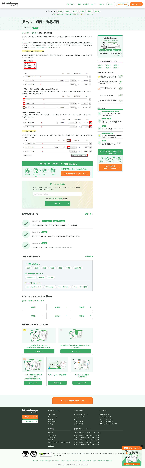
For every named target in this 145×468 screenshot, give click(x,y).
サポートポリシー (78, 421)
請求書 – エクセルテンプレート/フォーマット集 (86, 435)
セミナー (93, 4)
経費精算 (41, 277)
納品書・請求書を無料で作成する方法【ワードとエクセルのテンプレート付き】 (112, 121)
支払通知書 (77, 268)
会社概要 (50, 433)
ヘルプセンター (78, 417)
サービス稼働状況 (78, 424)
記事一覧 (34, 33)
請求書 (89, 11)
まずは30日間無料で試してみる (110, 167)
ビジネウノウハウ (88, 14)
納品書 (75, 11)
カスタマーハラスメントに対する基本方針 (59, 442)
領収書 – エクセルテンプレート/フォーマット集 (86, 440)
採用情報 (50, 440)
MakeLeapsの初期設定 (80, 414)
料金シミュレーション (54, 417)
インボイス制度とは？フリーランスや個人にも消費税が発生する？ (112, 114)
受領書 (82, 11)
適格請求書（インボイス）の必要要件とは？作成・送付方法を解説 (51, 247)
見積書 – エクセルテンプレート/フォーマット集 (86, 444)
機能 (79, 4)
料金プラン (70, 4)
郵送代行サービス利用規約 (105, 460)
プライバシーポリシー (46, 460)
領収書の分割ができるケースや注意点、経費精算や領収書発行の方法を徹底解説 (55, 236)
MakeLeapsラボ (104, 414)
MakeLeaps (25, 43)
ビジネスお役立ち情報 (105, 417)
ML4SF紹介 (51, 419)
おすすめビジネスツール (34, 287)
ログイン (111, 4)
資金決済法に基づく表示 (89, 460)
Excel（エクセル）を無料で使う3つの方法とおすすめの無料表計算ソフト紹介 (112, 136)
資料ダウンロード (29, 417)
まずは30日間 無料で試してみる (75, 173)
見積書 (60, 11)
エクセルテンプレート (43, 48)
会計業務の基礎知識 (72, 14)
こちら (55, 455)
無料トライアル (136, 4)
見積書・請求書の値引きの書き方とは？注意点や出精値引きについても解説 (54, 225)
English (51, 445)
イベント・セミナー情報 (106, 421)
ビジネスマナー (47, 221)
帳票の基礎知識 (58, 14)
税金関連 (50, 277)
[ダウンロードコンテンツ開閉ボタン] (141, 446)
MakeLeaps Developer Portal (107, 424)
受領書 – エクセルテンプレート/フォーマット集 (86, 437)
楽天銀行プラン (52, 421)
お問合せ (101, 4)
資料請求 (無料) (122, 4)
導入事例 (85, 4)
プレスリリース (52, 435)
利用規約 (35, 460)
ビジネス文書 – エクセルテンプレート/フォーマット (87, 433)
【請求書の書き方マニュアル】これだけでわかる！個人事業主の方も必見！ (112, 143)
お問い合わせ (29, 421)
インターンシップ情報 (80, 287)
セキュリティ (56, 460)
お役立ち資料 (25, 33)
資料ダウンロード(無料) (106, 419)
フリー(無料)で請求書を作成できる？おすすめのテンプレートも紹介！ (112, 129)
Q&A (75, 419)
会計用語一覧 (31, 277)
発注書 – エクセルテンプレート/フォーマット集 (86, 442)
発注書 (67, 11)
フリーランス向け (64, 287)
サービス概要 (51, 414)
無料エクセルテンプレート (33, 301)
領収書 (97, 11)
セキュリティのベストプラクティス (71, 460)
